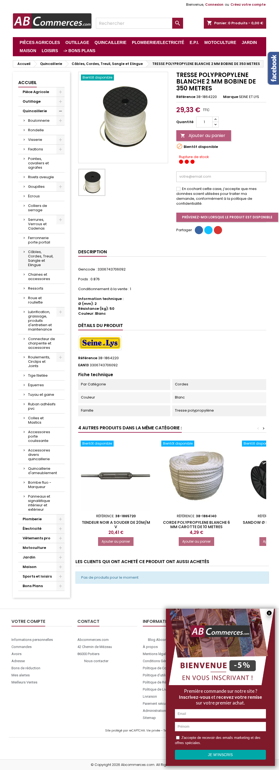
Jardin (29, 557)
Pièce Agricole (36, 91)
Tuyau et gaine (41, 394)
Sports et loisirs (37, 576)
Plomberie (32, 519)
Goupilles (36, 186)
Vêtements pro (36, 538)
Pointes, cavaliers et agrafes (38, 163)
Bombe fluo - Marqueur (39, 484)
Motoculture (34, 547)
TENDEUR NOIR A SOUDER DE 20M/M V (116, 525)
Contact (88, 621)
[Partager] (199, 230)
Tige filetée (38, 375)
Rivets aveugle (41, 177)
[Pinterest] (218, 230)
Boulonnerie (39, 120)
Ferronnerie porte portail (39, 240)
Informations (159, 621)
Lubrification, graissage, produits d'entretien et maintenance (40, 320)
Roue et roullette (35, 300)
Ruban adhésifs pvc (42, 406)
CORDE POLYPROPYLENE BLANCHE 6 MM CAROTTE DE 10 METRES (196, 525)
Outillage (32, 101)
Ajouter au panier (202, 135)
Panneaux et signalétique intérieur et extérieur (39, 503)
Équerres (36, 385)
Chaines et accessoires (39, 276)
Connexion (214, 4)
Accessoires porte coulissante (39, 436)
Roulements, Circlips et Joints (39, 361)
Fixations (35, 149)
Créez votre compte (248, 4)
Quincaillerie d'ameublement (42, 470)
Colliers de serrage (37, 208)
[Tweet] (208, 230)
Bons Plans (33, 585)
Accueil (27, 82)
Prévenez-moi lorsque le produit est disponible (227, 217)
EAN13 (83, 365)
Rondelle (36, 130)
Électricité (32, 528)
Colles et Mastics (36, 420)
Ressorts (35, 288)
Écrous (34, 196)
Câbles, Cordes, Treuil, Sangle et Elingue (40, 258)
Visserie (35, 139)
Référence (185, 96)
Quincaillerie (35, 111)
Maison (30, 566)
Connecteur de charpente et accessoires (41, 343)
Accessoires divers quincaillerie (39, 455)
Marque (230, 96)
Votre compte (28, 621)
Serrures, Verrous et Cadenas (37, 224)
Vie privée (153, 731)
